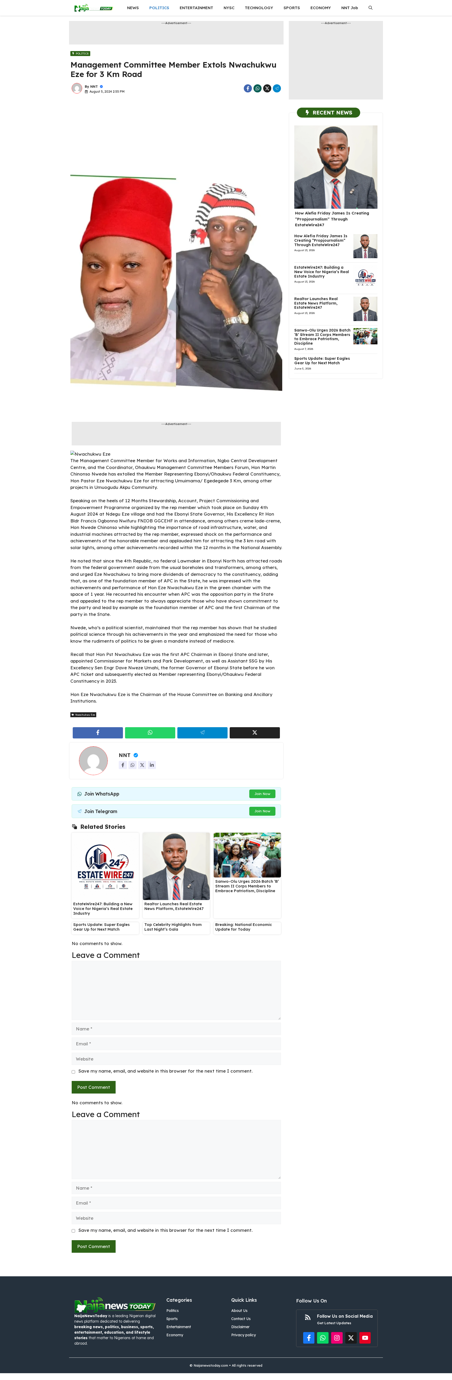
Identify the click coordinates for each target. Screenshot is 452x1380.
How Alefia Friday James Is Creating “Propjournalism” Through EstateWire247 (332, 219)
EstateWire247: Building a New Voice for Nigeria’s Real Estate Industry (103, 908)
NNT (94, 86)
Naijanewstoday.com (211, 1365)
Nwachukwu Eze (85, 714)
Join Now (262, 794)
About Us (239, 1310)
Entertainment (178, 1326)
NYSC (229, 7)
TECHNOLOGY (259, 7)
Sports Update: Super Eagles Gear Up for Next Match (101, 927)
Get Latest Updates (334, 1323)
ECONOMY (320, 7)
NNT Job (349, 7)
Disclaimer (240, 1326)
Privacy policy (243, 1335)
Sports (172, 1318)
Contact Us (241, 1318)
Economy (174, 1335)
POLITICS (159, 7)
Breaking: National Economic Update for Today (243, 927)
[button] (370, 8)
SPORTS (292, 7)
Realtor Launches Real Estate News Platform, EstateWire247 (174, 906)
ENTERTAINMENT (196, 7)
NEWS (133, 7)
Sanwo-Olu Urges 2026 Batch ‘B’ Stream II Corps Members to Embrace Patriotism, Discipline (247, 886)
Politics (172, 1310)
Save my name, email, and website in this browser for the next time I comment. (165, 1071)
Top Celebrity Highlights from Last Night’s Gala (173, 927)
